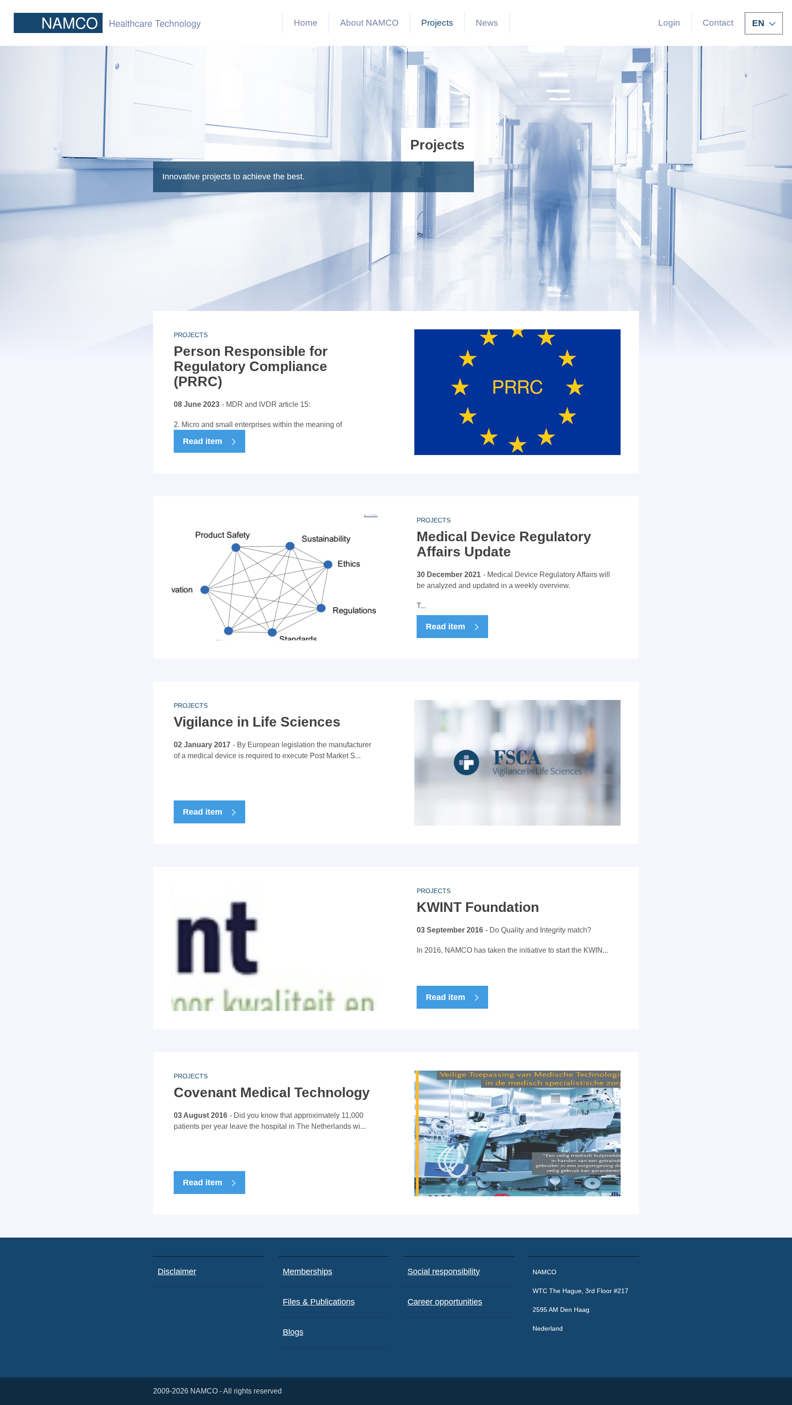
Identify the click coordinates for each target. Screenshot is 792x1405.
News (487, 23)
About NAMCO (369, 23)
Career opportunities (444, 1301)
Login (669, 23)
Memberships (307, 1271)
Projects (437, 23)
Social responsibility (443, 1271)
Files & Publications (319, 1301)
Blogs (293, 1332)
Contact (718, 23)
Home (306, 23)
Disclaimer (177, 1271)
